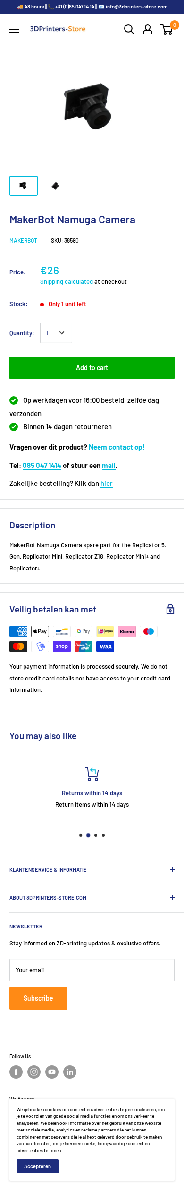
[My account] (147, 29)
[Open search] (129, 29)
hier (106, 483)
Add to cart (92, 368)
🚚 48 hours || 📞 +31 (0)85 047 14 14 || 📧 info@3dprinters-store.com (92, 6)
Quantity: (21, 333)
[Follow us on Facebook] (16, 1072)
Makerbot (23, 240)
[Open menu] (14, 29)
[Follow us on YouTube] (52, 1072)
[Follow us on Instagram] (34, 1072)
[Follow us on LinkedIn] (69, 1072)
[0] (167, 29)
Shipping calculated (66, 281)
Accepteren (37, 1166)
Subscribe (38, 998)
